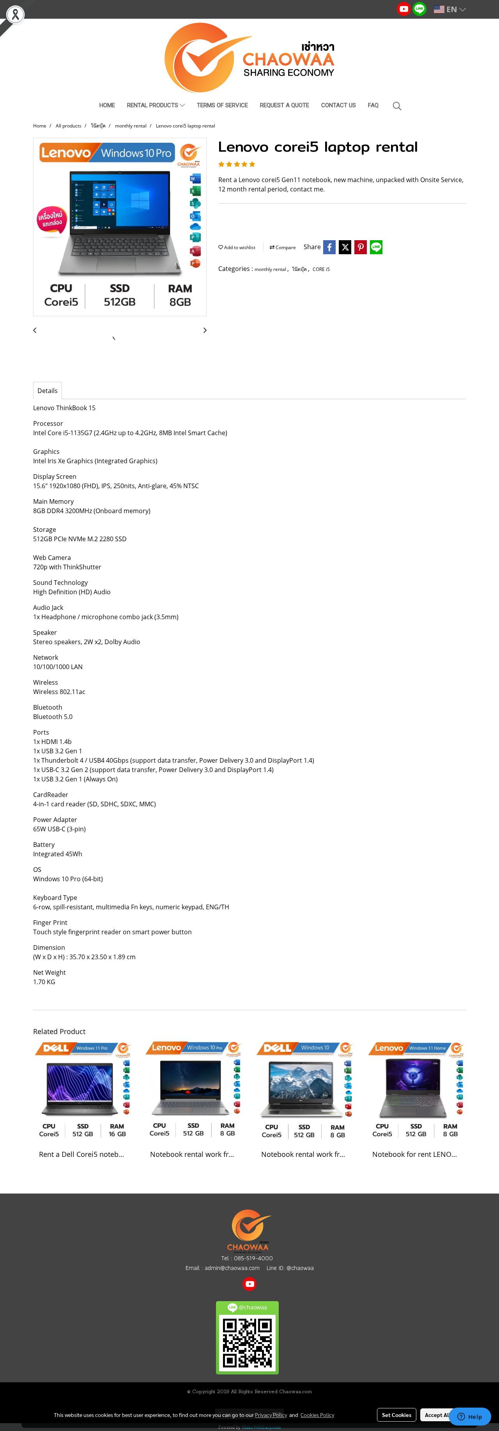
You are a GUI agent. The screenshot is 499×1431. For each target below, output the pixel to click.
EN (451, 9)
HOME (107, 105)
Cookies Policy (317, 1414)
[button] (397, 106)
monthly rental (271, 269)
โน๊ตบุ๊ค (300, 269)
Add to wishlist (239, 247)
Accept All (437, 1414)
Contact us (338, 105)
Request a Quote (284, 105)
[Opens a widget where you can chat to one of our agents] (469, 1417)
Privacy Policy (271, 1414)
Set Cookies (396, 1414)
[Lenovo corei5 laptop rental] (120, 227)
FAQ (373, 105)
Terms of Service (222, 105)
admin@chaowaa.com (232, 1268)
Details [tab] (47, 390)
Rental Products (153, 105)
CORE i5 (321, 269)
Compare (285, 247)
